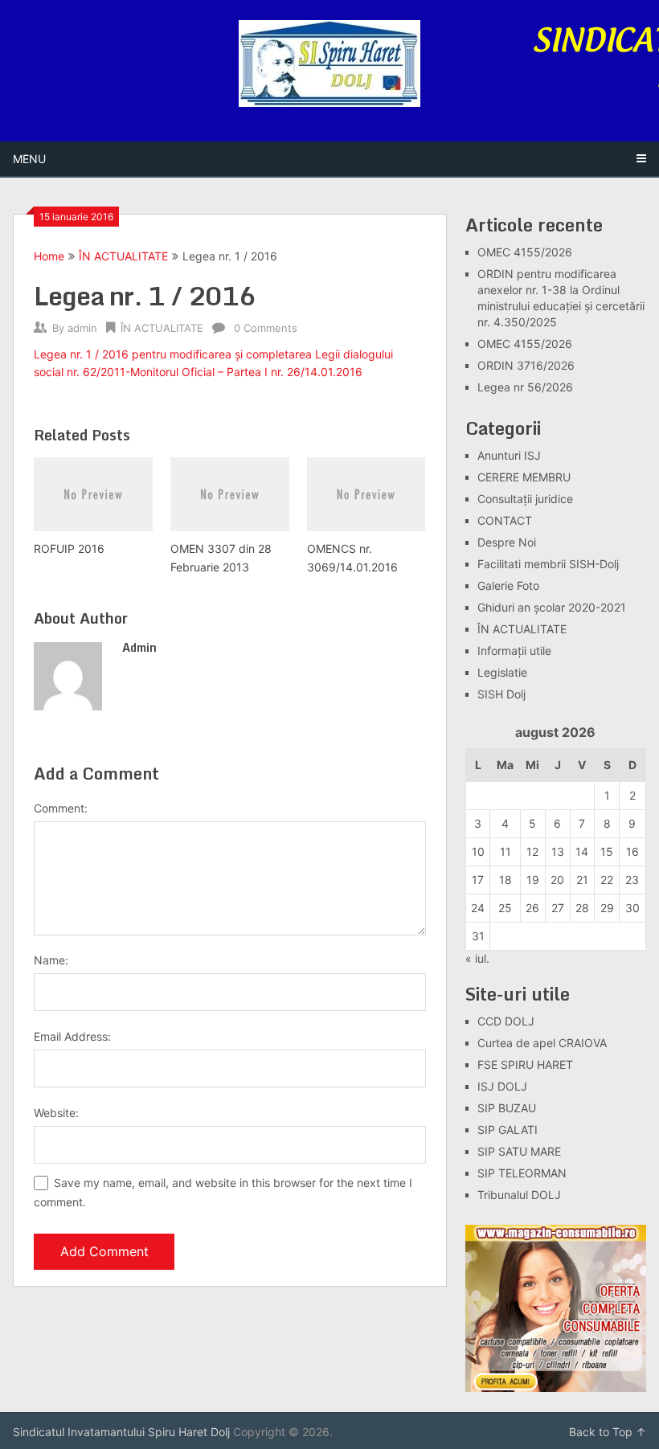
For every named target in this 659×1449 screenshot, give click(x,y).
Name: (51, 960)
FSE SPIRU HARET (525, 1064)
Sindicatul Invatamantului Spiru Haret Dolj (121, 1432)
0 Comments (265, 327)
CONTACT (504, 520)
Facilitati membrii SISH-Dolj (548, 564)
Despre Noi (506, 542)
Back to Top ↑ (607, 1432)
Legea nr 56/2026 (525, 387)
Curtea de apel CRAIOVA (542, 1043)
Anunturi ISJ (509, 455)
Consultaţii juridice (525, 499)
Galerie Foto (508, 585)
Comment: (61, 808)
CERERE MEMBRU (524, 477)
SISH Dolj (501, 694)
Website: (56, 1112)
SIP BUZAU (506, 1108)
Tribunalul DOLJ (519, 1194)
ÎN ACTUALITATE (123, 256)
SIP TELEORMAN (522, 1173)
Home (49, 256)
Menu (29, 159)
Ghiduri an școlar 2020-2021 (551, 607)
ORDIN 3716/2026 (526, 365)
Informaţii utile (514, 650)
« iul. (477, 958)
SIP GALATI (507, 1129)
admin (82, 327)
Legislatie (502, 672)
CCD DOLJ (505, 1021)
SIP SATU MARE (519, 1151)
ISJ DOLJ (502, 1086)
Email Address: (72, 1036)
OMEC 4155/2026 (524, 252)
